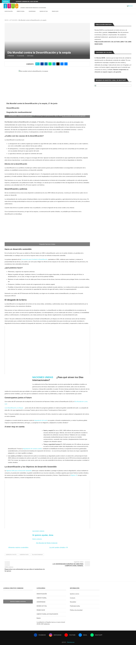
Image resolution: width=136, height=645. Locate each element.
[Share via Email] (66, 63)
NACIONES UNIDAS (42, 377)
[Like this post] (38, 63)
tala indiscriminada (37, 554)
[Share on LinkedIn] (46, 63)
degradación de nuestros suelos (32, 448)
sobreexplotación (11, 554)
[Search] (132, 11)
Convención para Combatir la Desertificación (34, 259)
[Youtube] (129, 1)
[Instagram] (127, 1)
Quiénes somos (74, 594)
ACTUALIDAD (13, 20)
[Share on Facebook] (42, 63)
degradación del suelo (41, 420)
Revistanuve (70, 642)
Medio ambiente (37, 539)
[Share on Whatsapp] (50, 63)
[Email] (131, 1)
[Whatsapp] (133, 1)
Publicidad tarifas (75, 606)
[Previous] (12, 1)
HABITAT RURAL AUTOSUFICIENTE (47, 614)
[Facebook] (125, 1)
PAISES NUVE (55, 11)
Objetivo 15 (74, 475)
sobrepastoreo (24, 554)
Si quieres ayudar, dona (42, 535)
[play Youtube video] (47, 350)
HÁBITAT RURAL (21, 11)
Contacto (72, 598)
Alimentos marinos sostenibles (18, 547)
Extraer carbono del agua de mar (27, 1)
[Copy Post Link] (58, 63)
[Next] (14, 1)
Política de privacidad (76, 610)
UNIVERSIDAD (32, 11)
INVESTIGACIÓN (9, 11)
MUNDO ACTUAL (44, 11)
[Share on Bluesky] (62, 63)
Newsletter (73, 602)
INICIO (6, 20)
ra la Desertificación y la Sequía (14, 408)
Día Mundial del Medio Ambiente (46, 543)
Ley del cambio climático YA (58, 547)
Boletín (39, 618)
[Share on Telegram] (54, 63)
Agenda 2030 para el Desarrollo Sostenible (19, 470)
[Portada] (18, 383)
